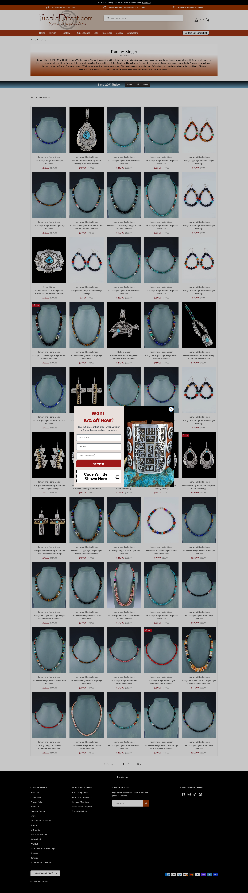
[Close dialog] (171, 409)
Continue (98, 463)
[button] (98, 476)
